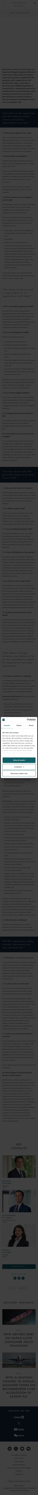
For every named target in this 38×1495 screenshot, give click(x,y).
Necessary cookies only (19, 773)
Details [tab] (19, 725)
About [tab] (31, 725)
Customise (18, 767)
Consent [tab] (7, 725)
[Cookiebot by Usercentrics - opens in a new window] (27, 719)
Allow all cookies (19, 760)
